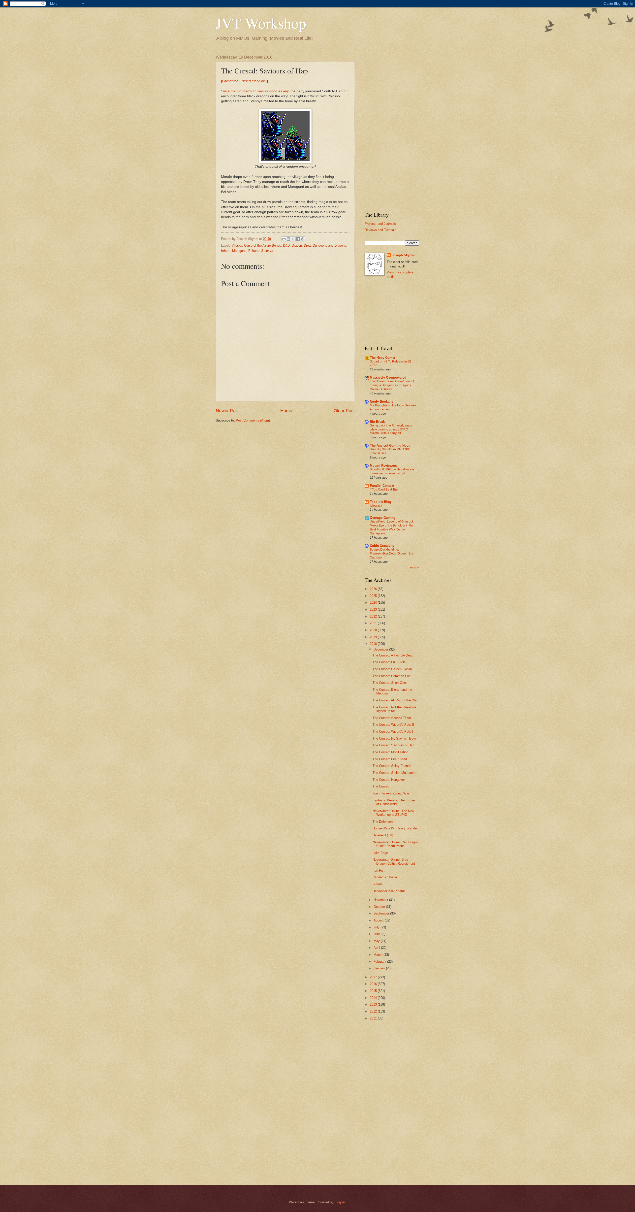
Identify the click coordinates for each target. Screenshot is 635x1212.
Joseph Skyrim (403, 255)
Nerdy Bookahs (381, 401)
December (381, 649)
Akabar (237, 245)
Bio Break (377, 422)
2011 (374, 1018)
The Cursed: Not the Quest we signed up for (394, 709)
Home (286, 410)
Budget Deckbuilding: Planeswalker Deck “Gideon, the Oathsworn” (391, 553)
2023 (374, 609)
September (382, 913)
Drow (307, 245)
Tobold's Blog (380, 502)
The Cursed (381, 786)
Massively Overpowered (388, 377)
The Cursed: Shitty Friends (392, 766)
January (380, 968)
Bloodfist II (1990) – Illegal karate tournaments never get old (392, 471)
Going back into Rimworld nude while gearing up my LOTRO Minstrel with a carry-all (391, 429)
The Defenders (383, 821)
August (379, 920)
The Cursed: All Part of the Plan (395, 700)
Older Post (344, 410)
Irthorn (225, 251)
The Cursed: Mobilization (390, 752)
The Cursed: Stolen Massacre (394, 773)
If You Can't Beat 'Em (384, 489)
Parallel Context (382, 486)
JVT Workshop (261, 23)
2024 (374, 602)
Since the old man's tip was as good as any (254, 91)
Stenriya (267, 251)
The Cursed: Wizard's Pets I (393, 731)
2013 (374, 1004)
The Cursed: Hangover (389, 780)
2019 (374, 637)
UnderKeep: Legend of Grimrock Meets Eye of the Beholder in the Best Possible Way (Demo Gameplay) (391, 527)
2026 (374, 589)
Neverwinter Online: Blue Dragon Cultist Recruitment (394, 861)
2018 (374, 644)
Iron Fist (378, 870)
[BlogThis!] (288, 238)
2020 (374, 630)
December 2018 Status (389, 891)
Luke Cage (380, 853)
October (380, 907)
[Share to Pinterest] (302, 238)
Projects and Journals (380, 224)
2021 (374, 623)
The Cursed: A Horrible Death (393, 655)
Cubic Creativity (382, 546)
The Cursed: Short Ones (390, 683)
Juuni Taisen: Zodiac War (391, 793)
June (377, 934)
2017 (374, 977)
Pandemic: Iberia (385, 877)
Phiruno (253, 251)
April (377, 948)
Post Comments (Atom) (253, 420)
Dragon (297, 245)
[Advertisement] (392, 129)
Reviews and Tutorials (380, 230)
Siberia (377, 884)
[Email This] (283, 238)
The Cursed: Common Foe (392, 676)
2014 (374, 998)
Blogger (339, 1202)
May (377, 941)
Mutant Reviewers (383, 465)
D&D (286, 245)
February (380, 961)
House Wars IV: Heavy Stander (395, 828)
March (378, 954)
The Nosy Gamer (382, 358)
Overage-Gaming (383, 518)
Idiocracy (376, 505)
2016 (374, 984)
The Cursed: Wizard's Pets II (393, 724)
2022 (374, 616)
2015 (374, 991)
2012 (374, 1011)
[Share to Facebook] (297, 238)
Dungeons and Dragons (329, 245)
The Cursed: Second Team (392, 718)
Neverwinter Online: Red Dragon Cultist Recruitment (395, 844)
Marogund (239, 251)
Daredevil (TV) (383, 835)
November (381, 900)
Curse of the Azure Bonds (262, 245)
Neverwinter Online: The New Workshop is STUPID (393, 813)
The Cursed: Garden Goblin (392, 669)
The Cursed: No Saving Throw (394, 738)
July (377, 927)
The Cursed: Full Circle (389, 662)
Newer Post (227, 410)
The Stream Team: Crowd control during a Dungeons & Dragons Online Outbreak (392, 385)
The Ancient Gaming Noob (390, 445)
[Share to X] (293, 238)
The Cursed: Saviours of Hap (393, 745)
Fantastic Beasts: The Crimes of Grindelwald (394, 802)
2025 (374, 596)
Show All (414, 567)
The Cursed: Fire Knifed (390, 759)
